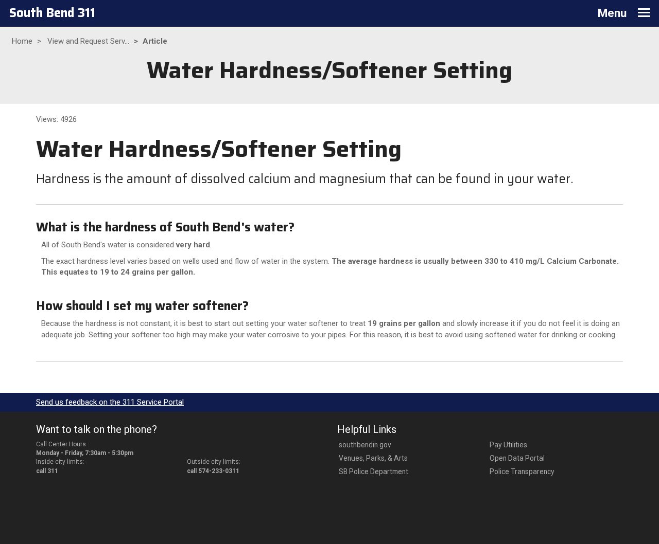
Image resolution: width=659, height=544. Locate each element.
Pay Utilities (508, 445)
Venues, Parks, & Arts (373, 458)
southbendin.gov (365, 445)
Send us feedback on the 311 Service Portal (110, 402)
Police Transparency (522, 471)
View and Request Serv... (88, 41)
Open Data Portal (517, 458)
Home (22, 41)
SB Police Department (373, 471)
